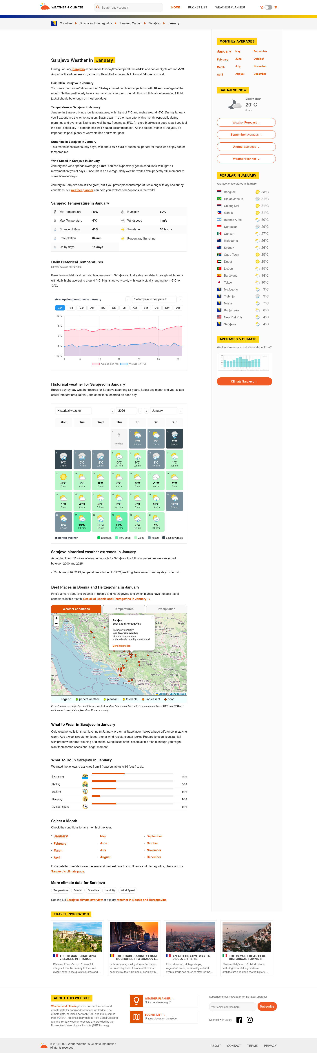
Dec (178, 307)
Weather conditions (76, 609)
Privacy (270, 1045)
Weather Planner (230, 7)
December (154, 857)
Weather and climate (64, 1006)
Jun (114, 307)
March (58, 850)
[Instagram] (250, 1020)
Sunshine (93, 890)
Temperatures (124, 609)
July (103, 850)
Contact (234, 1045)
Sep (146, 307)
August (105, 857)
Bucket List (197, 7)
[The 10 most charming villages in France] (77, 937)
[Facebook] (239, 1020)
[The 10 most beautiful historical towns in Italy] (247, 937)
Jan (60, 307)
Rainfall (78, 890)
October (152, 843)
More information (121, 645)
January (173, 23)
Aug (135, 307)
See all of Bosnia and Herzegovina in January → (116, 599)
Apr (92, 307)
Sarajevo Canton (130, 23)
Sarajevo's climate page (67, 871)
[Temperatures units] (268, 7)
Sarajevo (155, 23)
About (216, 1045)
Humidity (110, 890)
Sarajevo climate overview (85, 900)
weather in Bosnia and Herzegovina (142, 900)
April (57, 857)
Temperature (61, 890)
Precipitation (166, 609)
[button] (139, 665)
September (154, 836)
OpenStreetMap (178, 693)
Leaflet (162, 693)
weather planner (82, 190)
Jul (124, 307)
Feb (71, 307)
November (154, 850)
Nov (167, 307)
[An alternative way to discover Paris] (190, 937)
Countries (66, 23)
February (60, 843)
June (103, 843)
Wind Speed (128, 890)
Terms (252, 1045)
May (103, 307)
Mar (81, 307)
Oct (156, 307)
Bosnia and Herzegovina (96, 23)
